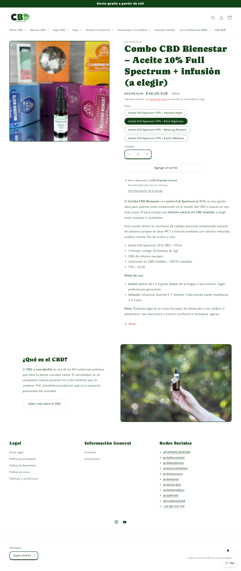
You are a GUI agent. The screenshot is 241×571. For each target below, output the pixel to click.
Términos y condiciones (23, 478)
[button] (17, 30)
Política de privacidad (22, 459)
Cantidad (129, 146)
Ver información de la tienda (145, 191)
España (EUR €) (22, 555)
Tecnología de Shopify (221, 558)
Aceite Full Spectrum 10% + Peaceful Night (155, 112)
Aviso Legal (16, 452)
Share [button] (132, 324)
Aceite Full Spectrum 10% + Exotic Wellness (156, 138)
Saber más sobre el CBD (44, 403)
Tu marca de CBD (202, 558)
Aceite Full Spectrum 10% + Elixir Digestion (156, 121)
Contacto (90, 452)
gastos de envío (158, 99)
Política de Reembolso (23, 465)
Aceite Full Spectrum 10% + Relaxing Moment (157, 129)
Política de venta (19, 472)
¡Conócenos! (92, 459)
